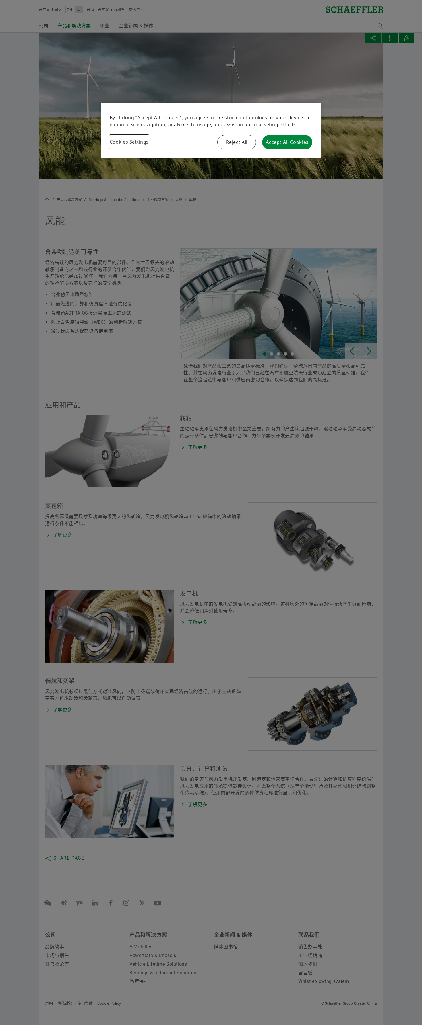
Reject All (236, 142)
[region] (211, 130)
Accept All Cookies (287, 142)
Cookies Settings (129, 142)
